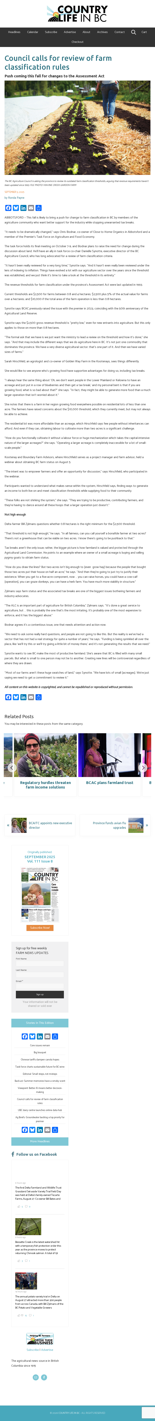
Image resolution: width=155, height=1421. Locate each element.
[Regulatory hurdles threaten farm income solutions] (45, 755)
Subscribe (33, 1350)
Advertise (47, 1350)
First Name (21, 959)
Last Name (21, 970)
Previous (12, 767)
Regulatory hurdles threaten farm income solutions (45, 784)
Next (142, 767)
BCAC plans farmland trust (109, 782)
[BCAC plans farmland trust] (109, 755)
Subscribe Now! (40, 927)
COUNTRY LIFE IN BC (69, 1413)
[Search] (133, 32)
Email (19, 981)
